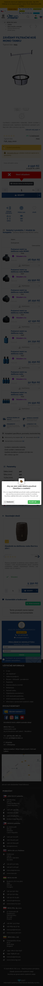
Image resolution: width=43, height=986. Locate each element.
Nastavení (10, 502)
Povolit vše (32, 502)
